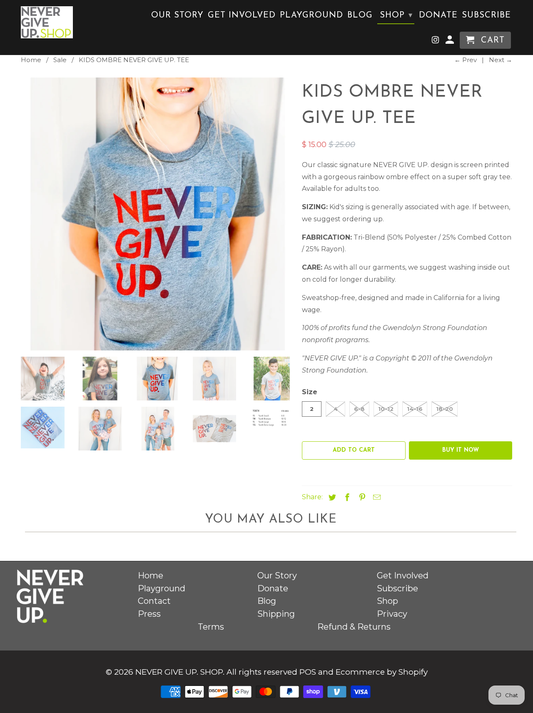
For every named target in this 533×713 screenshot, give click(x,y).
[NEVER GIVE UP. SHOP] (47, 22)
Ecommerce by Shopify (382, 672)
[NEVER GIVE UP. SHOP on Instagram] (436, 42)
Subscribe (486, 15)
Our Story (177, 15)
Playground (311, 15)
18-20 (444, 408)
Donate (438, 15)
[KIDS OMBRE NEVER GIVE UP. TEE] (157, 214)
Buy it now (460, 450)
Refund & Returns (354, 627)
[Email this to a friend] (375, 497)
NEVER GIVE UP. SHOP (179, 672)
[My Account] (451, 42)
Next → (500, 60)
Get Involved (242, 15)
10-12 (386, 408)
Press (149, 614)
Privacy (392, 614)
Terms (211, 627)
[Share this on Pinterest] (361, 497)
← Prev (465, 60)
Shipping (276, 614)
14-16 (415, 408)
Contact (154, 601)
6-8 (359, 408)
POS (307, 672)
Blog (360, 15)
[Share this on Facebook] (346, 497)
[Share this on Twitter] (331, 497)
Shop (396, 15)
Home (150, 575)
